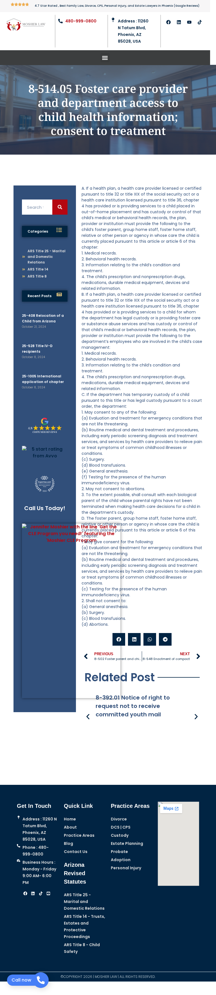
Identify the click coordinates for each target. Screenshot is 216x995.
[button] (105, 57)
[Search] (60, 207)
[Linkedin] (178, 22)
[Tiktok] (199, 22)
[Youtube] (189, 22)
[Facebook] (168, 22)
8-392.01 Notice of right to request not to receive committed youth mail (133, 706)
